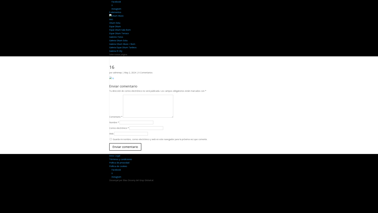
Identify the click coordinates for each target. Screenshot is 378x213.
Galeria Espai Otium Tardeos (123, 47)
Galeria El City (115, 51)
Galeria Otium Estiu (118, 40)
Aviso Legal (114, 155)
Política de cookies (118, 166)
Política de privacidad (119, 162)
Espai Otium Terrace (119, 33)
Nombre (114, 122)
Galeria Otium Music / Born (122, 44)
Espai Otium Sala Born (120, 29)
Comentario (115, 116)
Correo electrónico (119, 128)
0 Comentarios (145, 72)
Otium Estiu (114, 22)
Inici (111, 19)
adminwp (117, 72)
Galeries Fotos (116, 37)
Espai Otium (115, 26)
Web (111, 133)
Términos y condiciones (120, 159)
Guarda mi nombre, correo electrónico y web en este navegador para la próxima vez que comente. (160, 139)
